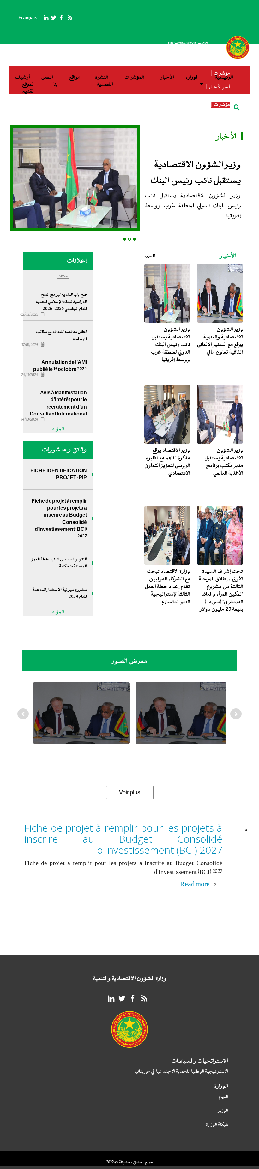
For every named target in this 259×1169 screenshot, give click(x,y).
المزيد (149, 256)
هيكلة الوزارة (217, 1125)
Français (27, 17)
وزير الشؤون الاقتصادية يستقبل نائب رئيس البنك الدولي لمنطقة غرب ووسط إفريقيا (118, 112)
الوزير (223, 1111)
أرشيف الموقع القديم (25, 84)
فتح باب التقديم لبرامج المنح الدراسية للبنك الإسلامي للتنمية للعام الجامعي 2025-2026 (61, 302)
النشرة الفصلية (104, 81)
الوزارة (192, 77)
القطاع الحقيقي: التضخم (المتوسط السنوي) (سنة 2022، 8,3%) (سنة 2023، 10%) (121, 104)
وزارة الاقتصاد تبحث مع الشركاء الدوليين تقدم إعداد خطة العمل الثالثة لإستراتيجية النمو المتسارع (167, 586)
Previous (23, 720)
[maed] (81, 713)
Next (236, 720)
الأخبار (167, 77)
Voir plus (129, 793)
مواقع (75, 77)
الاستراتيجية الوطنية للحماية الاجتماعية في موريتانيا (181, 1072)
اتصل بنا (49, 81)
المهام (223, 1097)
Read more (195, 884)
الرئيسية (224, 77)
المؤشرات (134, 77)
